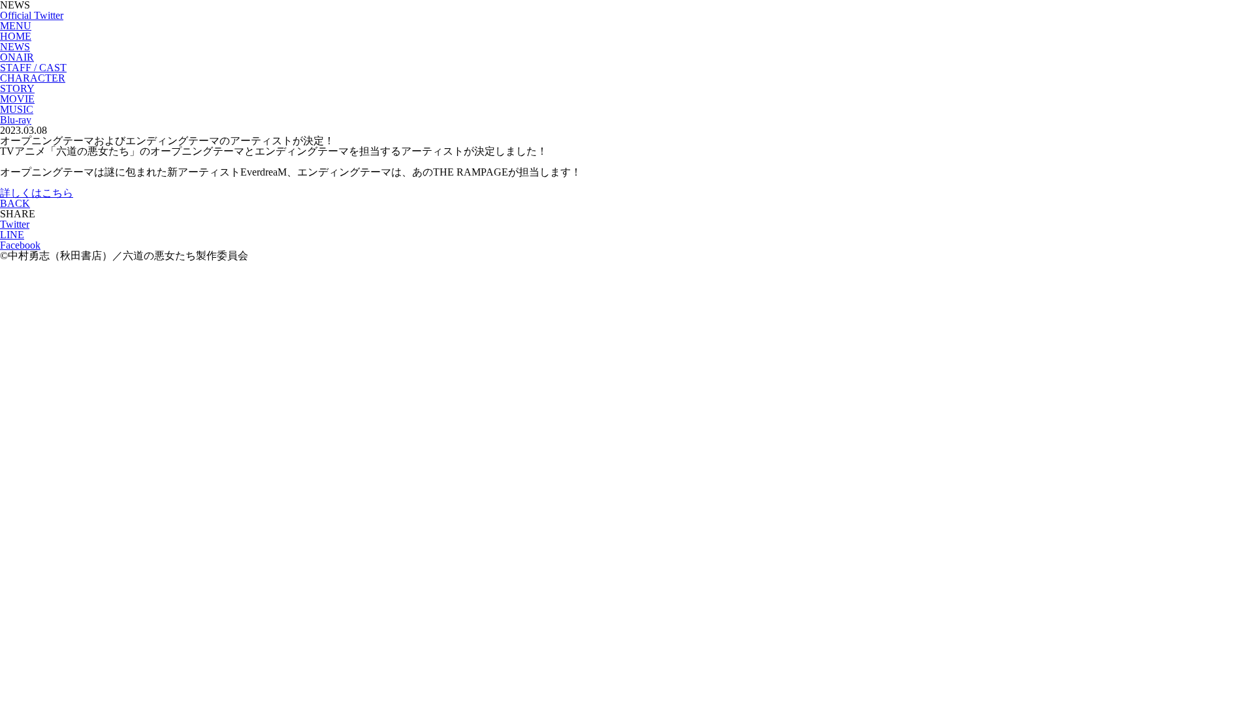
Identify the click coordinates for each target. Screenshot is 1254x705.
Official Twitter (31, 15)
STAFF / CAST (33, 67)
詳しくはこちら (36, 192)
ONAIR (17, 57)
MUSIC (16, 109)
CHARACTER (32, 78)
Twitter (14, 224)
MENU (15, 25)
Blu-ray (15, 119)
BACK (15, 203)
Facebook (20, 245)
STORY (17, 88)
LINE (12, 234)
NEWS (15, 46)
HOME (15, 36)
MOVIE (17, 98)
